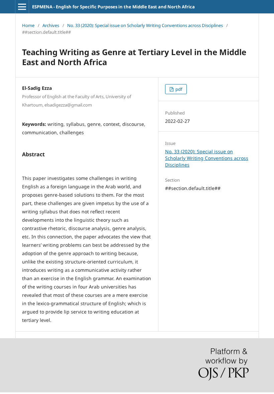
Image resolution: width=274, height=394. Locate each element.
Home (28, 25)
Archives (50, 25)
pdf (178, 89)
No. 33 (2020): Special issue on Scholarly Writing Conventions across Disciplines (145, 25)
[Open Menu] (22, 6)
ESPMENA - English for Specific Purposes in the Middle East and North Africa (113, 7)
